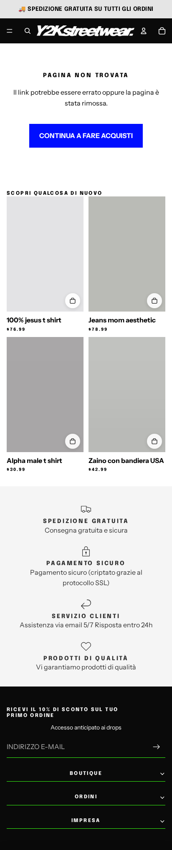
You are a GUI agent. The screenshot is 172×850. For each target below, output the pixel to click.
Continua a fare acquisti (86, 135)
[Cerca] (27, 31)
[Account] (143, 31)
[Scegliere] (72, 300)
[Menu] (9, 30)
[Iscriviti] (156, 747)
